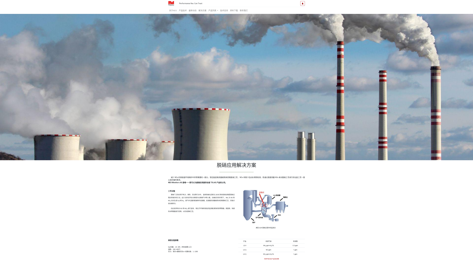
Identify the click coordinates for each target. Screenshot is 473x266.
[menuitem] (173, 10)
